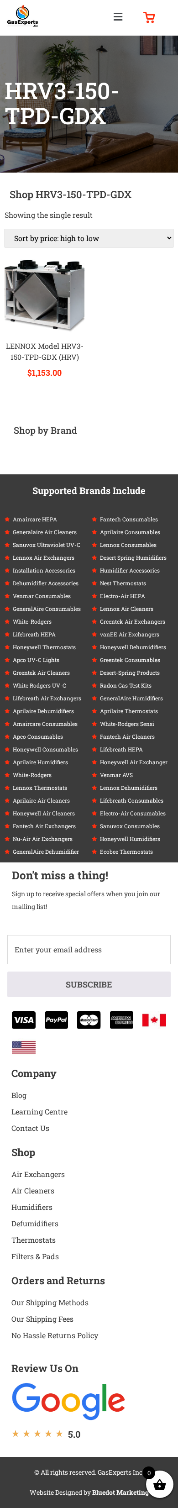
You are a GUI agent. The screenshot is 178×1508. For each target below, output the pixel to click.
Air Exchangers (38, 1174)
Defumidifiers (34, 1223)
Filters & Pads (35, 1256)
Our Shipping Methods (50, 1302)
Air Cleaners (32, 1190)
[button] (118, 16)
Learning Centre (39, 1111)
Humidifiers (31, 1207)
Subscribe (89, 984)
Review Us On (45, 1368)
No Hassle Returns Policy (54, 1335)
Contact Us (30, 1128)
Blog (18, 1095)
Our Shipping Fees (42, 1319)
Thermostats (33, 1240)
